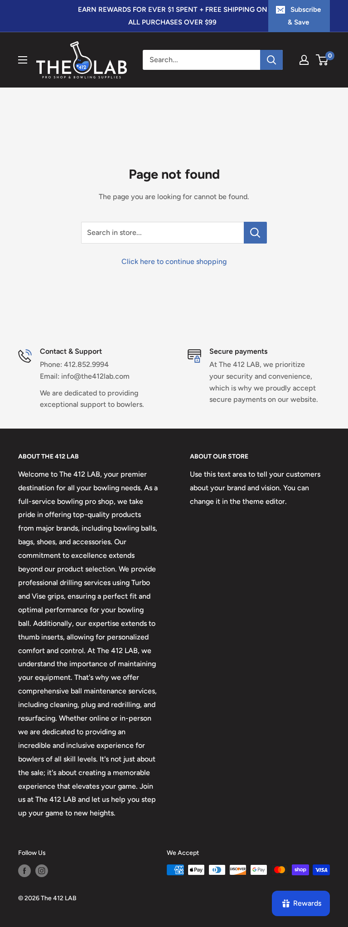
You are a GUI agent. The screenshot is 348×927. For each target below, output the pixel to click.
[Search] (271, 60)
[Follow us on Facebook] (24, 870)
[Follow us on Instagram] (41, 870)
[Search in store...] (255, 233)
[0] (322, 59)
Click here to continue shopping (174, 261)
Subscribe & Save (304, 15)
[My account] (304, 60)
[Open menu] (22, 59)
